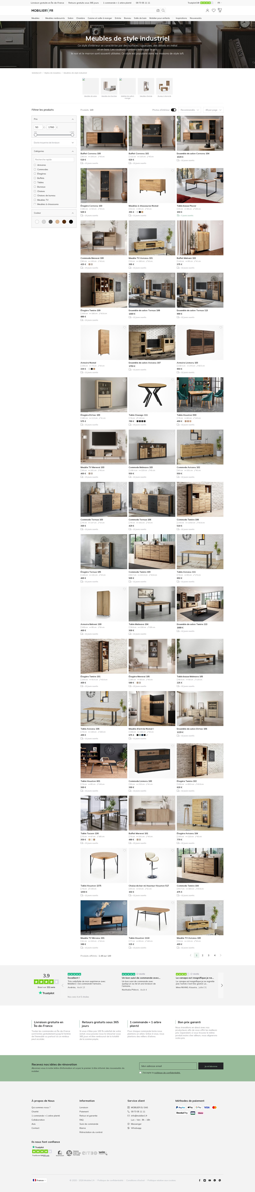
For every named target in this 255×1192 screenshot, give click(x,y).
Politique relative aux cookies (162, 1180)
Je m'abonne (211, 1066)
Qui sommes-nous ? (41, 1107)
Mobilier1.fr (36, 73)
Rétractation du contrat (91, 1132)
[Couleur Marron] (64, 221)
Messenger (136, 1124)
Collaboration (38, 1119)
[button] (207, 10)
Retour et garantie (88, 1115)
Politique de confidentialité (110, 1180)
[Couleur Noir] (71, 221)
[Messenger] (215, 1180)
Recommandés (188, 110)
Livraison (84, 1107)
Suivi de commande (89, 1124)
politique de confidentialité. (167, 1072)
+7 (147, 735)
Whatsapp (136, 1128)
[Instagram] (205, 1180)
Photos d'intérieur (161, 110)
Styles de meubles (52, 73)
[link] (190, 955)
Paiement (84, 1111)
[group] (88, 983)
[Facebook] (200, 1180)
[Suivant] (220, 955)
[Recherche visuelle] (158, 10)
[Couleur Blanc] (37, 221)
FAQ (82, 1119)
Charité (35, 1111)
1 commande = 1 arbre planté (46, 1115)
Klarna (83, 1128)
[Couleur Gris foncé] (50, 221)
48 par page (211, 110)
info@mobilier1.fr (139, 1115)
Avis (34, 1124)
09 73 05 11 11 (138, 1111)
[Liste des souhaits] (213, 10)
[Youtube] (210, 1180)
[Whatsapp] (220, 1180)
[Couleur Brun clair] (57, 221)
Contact (35, 1128)
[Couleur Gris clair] (43, 221)
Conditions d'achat (135, 1180)
